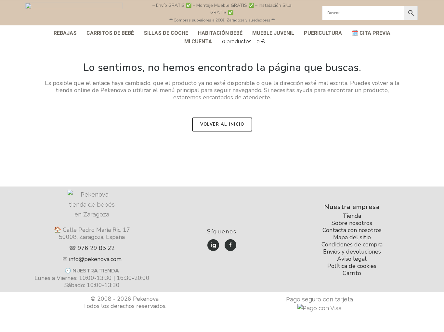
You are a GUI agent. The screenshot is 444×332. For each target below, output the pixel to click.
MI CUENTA (198, 41)
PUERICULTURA (323, 33)
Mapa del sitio (352, 237)
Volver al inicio (222, 124)
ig (213, 245)
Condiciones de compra (352, 244)
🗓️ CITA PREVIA (371, 33)
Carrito (352, 273)
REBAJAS (65, 33)
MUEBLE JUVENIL (273, 33)
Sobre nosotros (352, 223)
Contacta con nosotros (352, 230)
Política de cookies (351, 266)
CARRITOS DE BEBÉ (110, 33)
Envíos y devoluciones (352, 252)
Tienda (352, 216)
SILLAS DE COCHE (166, 33)
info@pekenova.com (95, 259)
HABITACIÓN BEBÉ (220, 33)
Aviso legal (352, 259)
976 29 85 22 (96, 248)
